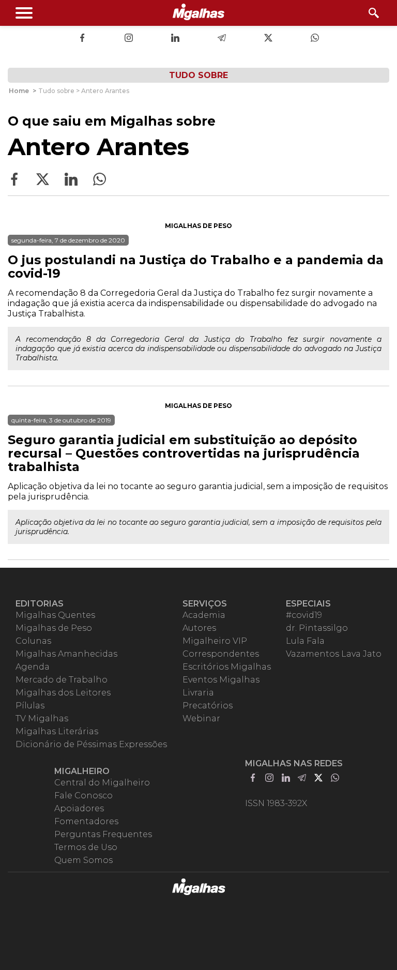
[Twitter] (268, 39)
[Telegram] (222, 39)
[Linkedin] (175, 39)
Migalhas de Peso (198, 226)
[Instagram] (128, 39)
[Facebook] (82, 39)
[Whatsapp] (315, 39)
